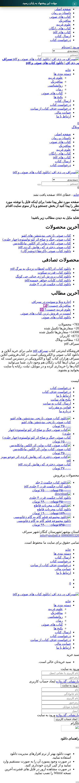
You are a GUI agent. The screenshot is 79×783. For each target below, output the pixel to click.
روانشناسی (55, 85)
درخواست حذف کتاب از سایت (50, 108)
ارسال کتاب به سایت (57, 403)
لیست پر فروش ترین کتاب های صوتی (45, 313)
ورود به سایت (69, 685)
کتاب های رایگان (60, 28)
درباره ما (65, 411)
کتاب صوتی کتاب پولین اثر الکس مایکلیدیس (42, 243)
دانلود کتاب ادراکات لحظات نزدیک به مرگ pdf (40, 268)
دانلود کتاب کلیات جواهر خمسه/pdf (48, 280)
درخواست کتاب (60, 40)
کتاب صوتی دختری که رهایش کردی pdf (44, 247)
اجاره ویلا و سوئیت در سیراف (51, 302)
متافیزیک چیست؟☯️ (57, 305)
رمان (59, 89)
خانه (68, 70)
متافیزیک (65, 20)
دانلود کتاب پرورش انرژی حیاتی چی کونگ (43, 276)
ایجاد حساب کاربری (66, 719)
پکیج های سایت (61, 399)
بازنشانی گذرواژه (67, 681)
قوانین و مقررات (60, 407)
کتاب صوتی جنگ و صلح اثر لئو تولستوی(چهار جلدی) (36, 239)
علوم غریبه (63, 24)
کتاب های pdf (62, 32)
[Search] (39, 55)
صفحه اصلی (62, 9)
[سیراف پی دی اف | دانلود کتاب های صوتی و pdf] (46, 172)
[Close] (77, 782)
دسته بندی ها (62, 74)
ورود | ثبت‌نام (70, 47)
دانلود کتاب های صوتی (56, 317)
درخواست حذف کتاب (56, 392)
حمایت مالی (63, 112)
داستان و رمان (61, 13)
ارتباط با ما (63, 116)
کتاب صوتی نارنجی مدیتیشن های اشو (46, 235)
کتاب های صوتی (60, 16)
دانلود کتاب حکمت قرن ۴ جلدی (50, 284)
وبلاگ (75, 127)
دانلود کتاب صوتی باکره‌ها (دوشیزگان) (46, 251)
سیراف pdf (40, 350)
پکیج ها (58, 97)
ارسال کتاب (63, 36)
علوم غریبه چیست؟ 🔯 (55, 309)
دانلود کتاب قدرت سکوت (54, 272)
